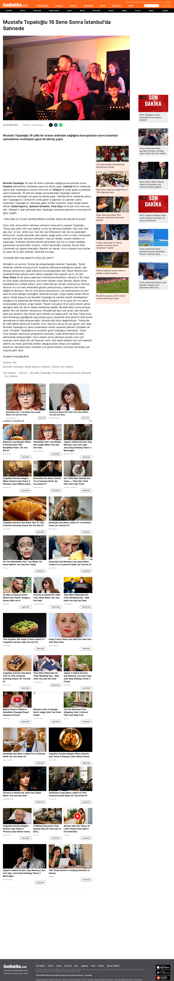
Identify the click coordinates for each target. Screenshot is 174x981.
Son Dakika (40, 966)
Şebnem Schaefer (39, 206)
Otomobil (96, 10)
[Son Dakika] (15, 5)
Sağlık (124, 10)
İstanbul (7, 186)
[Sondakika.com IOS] (163, 967)
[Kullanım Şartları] (42, 980)
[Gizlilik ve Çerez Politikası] (71, 980)
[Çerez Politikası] (87, 980)
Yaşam (111, 10)
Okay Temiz (9, 277)
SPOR (102, 6)
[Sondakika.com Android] (163, 972)
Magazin (84, 966)
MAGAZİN (116, 6)
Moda (82, 10)
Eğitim (151, 10)
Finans (22, 10)
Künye (26, 973)
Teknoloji (37, 10)
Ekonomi (68, 966)
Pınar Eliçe (57, 206)
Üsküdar (68, 186)
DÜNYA (73, 6)
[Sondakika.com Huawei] (163, 978)
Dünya (59, 966)
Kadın (69, 10)
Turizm (138, 10)
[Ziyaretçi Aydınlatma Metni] (123, 980)
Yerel (93, 966)
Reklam (15, 973)
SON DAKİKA (42, 6)
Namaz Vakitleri (113, 966)
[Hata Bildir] (138, 980)
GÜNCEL (59, 6)
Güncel (51, 966)
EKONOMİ (88, 6)
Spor (76, 966)
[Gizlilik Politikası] (55, 980)
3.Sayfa (165, 10)
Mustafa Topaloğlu (13, 183)
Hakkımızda (8, 973)
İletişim (20, 973)
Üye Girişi (165, 6)
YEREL (131, 6)
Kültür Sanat (54, 10)
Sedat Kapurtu (19, 206)
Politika (9, 10)
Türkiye (56, 189)
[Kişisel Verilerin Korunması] (104, 980)
